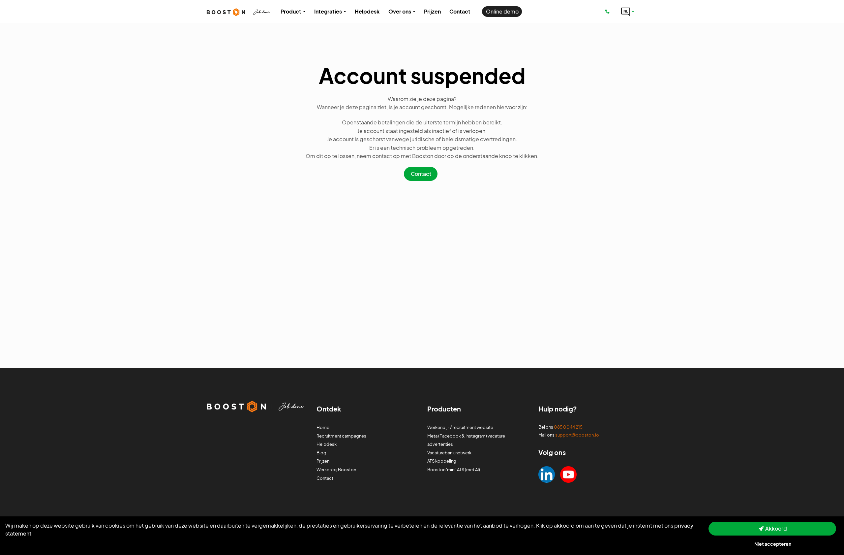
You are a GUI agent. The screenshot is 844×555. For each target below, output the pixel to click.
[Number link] (609, 11)
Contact (421, 173)
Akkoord (776, 528)
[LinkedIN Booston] (546, 473)
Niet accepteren (772, 544)
